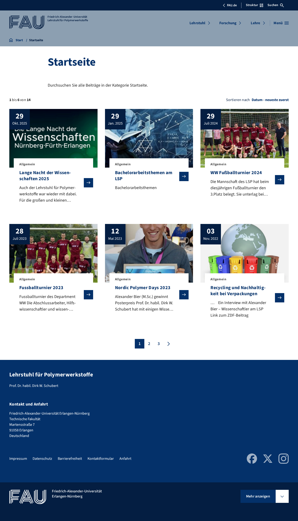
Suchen (273, 5)
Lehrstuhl (197, 23)
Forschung (228, 23)
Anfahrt (125, 458)
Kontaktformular (101, 458)
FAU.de (232, 5)
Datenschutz (42, 458)
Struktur (252, 5)
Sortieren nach (238, 99)
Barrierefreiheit (70, 458)
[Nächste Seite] (168, 343)
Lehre (255, 23)
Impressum (18, 458)
